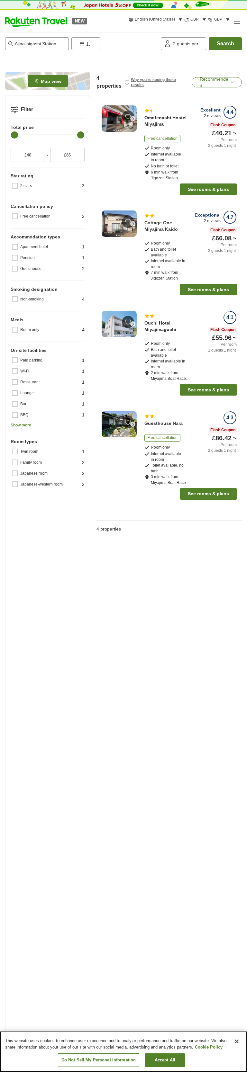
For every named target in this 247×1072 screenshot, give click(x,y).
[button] (36, 21)
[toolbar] (114, 43)
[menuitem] (156, 19)
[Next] (132, 118)
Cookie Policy (209, 1047)
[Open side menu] (237, 21)
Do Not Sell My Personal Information (98, 1060)
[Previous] (105, 118)
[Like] (128, 117)
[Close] (237, 1041)
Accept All (165, 1060)
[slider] (14, 134)
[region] (123, 1051)
